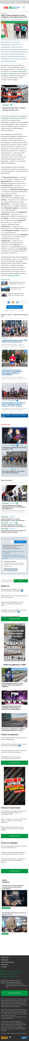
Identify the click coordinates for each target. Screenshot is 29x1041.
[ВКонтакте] (9, 302)
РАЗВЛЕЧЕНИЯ (12, 400)
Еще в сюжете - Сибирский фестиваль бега (14, 415)
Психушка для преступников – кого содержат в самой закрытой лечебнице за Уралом (14, 556)
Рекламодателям (7, 962)
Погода (4, 967)
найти (21, 580)
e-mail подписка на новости (12, 971)
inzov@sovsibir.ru (12, 1015)
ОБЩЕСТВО (13, 445)
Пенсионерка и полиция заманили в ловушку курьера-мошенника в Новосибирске (13, 887)
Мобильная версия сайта (9, 976)
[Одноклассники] (13, 302)
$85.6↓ (13, 2)
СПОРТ (11, 338)
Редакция (4, 960)
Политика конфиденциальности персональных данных (14, 1033)
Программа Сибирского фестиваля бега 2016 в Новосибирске (13, 472)
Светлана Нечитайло (17, 19)
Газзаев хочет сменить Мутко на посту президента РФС (14, 448)
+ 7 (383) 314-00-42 (16, 1014)
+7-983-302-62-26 (10, 1018)
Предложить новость (14, 307)
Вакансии (4, 964)
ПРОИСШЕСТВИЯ (6, 908)
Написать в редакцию (14, 993)
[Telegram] (17, 302)
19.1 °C (9, 2)
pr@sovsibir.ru (23, 1017)
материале (14, 275)
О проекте (5, 957)
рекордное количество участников (13, 118)
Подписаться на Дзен (10, 569)
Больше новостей (14, 619)
